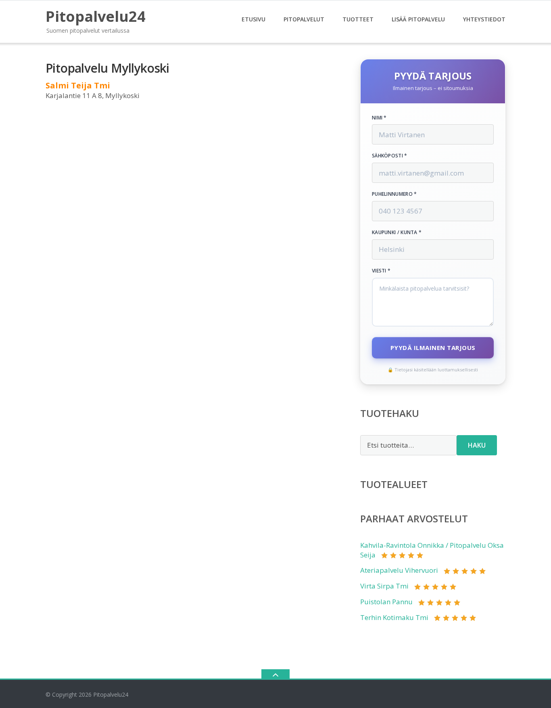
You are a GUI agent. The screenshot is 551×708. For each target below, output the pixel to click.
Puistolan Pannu (386, 601)
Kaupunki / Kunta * (397, 232)
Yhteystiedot (484, 19)
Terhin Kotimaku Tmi (394, 617)
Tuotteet (358, 19)
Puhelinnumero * (394, 194)
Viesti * (381, 271)
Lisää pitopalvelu (418, 19)
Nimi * (379, 118)
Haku (477, 445)
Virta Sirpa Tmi (384, 586)
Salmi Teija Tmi (78, 85)
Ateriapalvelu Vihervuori (399, 570)
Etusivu (253, 19)
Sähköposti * (389, 156)
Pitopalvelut (304, 19)
